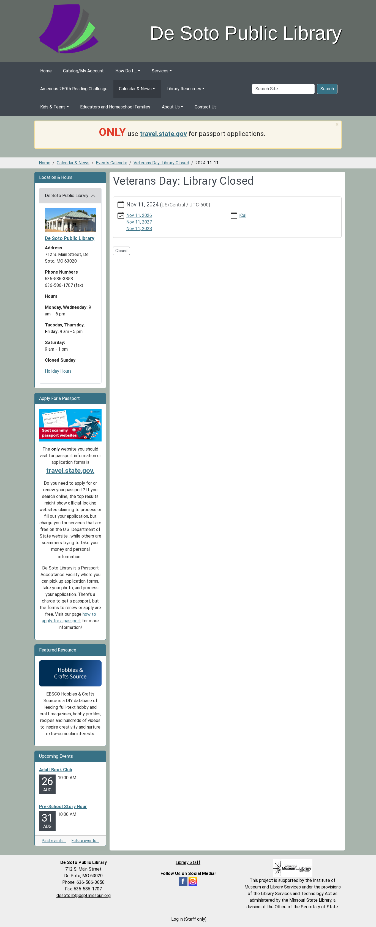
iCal (242, 215)
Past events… (54, 840)
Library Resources (184, 88)
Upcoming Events (56, 756)
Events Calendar (111, 162)
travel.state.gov (163, 134)
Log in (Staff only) (188, 919)
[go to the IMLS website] (293, 868)
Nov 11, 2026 (139, 215)
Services (160, 70)
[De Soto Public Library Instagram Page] (193, 881)
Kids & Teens (53, 107)
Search (327, 88)
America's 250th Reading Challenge (74, 88)
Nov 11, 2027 (139, 222)
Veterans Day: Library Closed (161, 162)
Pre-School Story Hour (63, 806)
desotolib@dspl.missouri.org (83, 895)
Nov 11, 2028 (139, 228)
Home (46, 70)
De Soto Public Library (66, 195)
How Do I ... (126, 70)
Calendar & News (135, 88)
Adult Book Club (55, 769)
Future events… (85, 840)
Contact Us (206, 107)
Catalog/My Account (83, 70)
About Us (171, 107)
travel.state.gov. (70, 471)
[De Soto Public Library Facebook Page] (183, 881)
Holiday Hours (58, 371)
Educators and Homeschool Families (115, 107)
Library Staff (188, 862)
